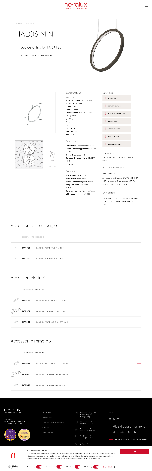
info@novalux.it (85, 436)
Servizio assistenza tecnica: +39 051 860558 (88, 430)
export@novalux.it (86, 438)
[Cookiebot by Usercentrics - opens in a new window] (13, 467)
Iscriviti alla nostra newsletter (131, 439)
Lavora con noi (47, 417)
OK (134, 451)
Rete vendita (46, 412)
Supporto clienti (47, 427)
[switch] (59, 467)
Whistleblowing (47, 433)
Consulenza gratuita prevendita (53, 422)
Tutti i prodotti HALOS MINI (25, 24)
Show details (107, 467)
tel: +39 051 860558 (87, 422)
